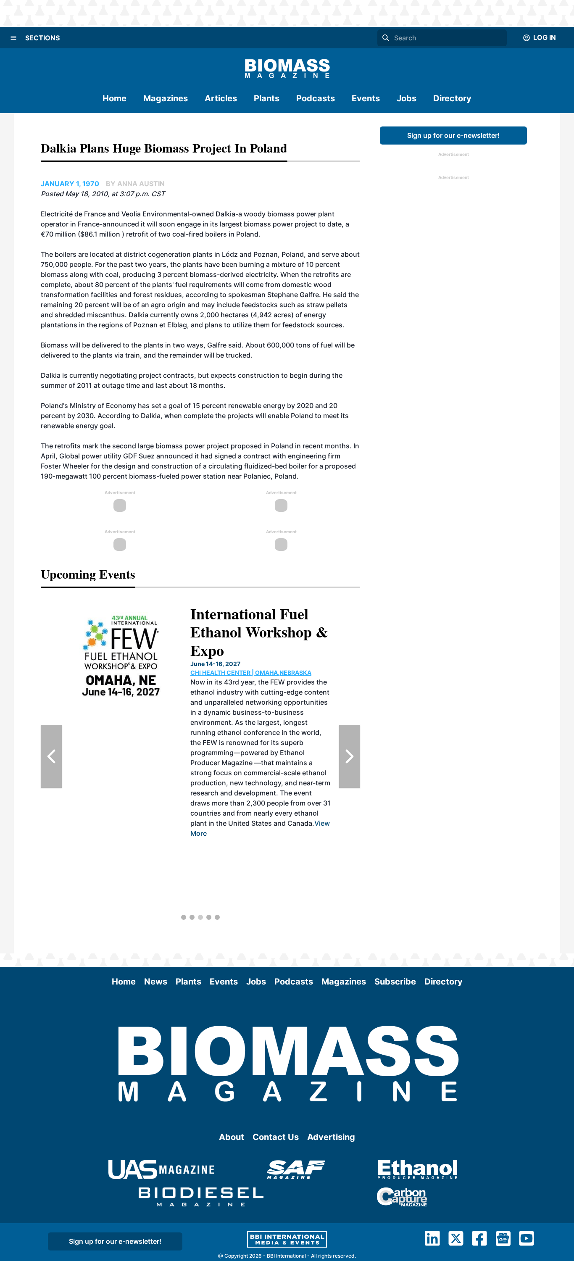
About (231, 1137)
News (155, 982)
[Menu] (13, 37)
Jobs (406, 98)
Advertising (331, 1137)
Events (366, 98)
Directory (452, 98)
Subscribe (395, 982)
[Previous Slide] (51, 756)
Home (114, 98)
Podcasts (315, 98)
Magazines (165, 98)
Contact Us (276, 1137)
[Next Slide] (349, 756)
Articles (221, 98)
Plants (266, 98)
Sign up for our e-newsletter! (453, 135)
